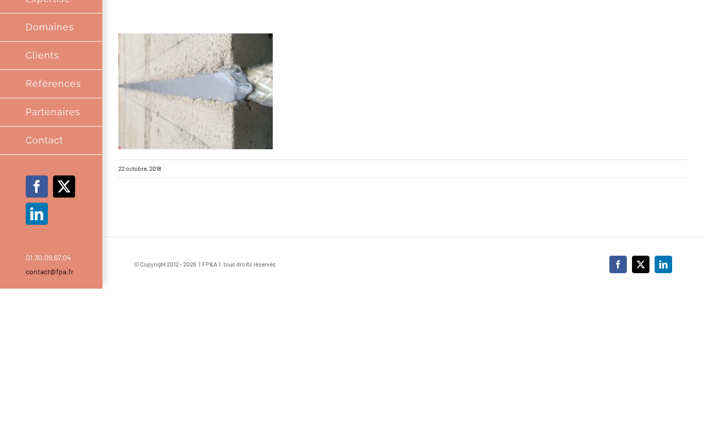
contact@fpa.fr (50, 271)
